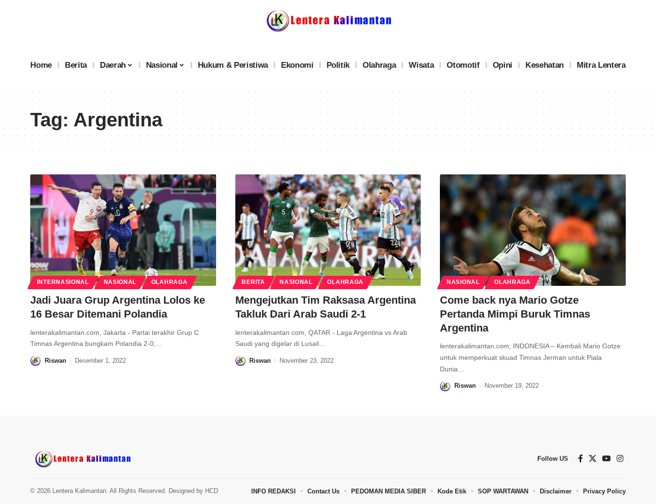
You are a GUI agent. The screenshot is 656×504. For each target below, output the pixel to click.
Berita (253, 282)
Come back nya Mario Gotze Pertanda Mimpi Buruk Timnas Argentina (515, 313)
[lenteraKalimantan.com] (82, 459)
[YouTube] (606, 458)
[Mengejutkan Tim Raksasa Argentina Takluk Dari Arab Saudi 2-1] (328, 230)
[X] (592, 458)
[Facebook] (580, 458)
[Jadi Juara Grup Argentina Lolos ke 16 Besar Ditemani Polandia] (123, 230)
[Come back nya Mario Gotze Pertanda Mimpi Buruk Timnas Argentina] (533, 230)
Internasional (63, 282)
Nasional (120, 282)
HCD (211, 490)
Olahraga (169, 282)
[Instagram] (620, 458)
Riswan (55, 360)
